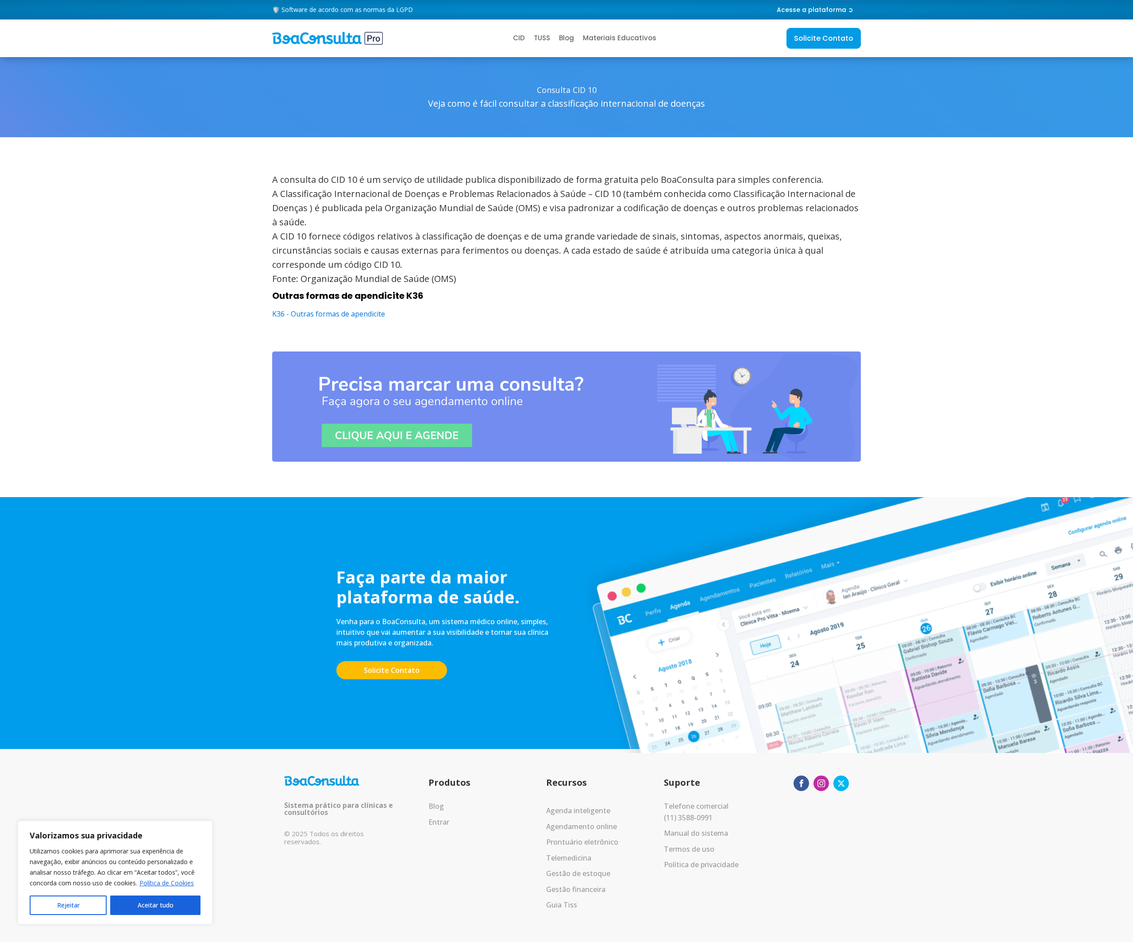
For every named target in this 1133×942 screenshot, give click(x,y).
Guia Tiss (561, 905)
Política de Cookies (166, 883)
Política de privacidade (701, 864)
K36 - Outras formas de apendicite (328, 314)
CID (519, 37)
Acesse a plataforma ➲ (815, 9)
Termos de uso (689, 849)
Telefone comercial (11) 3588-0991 (696, 811)
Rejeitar (68, 905)
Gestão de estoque (578, 873)
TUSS (542, 37)
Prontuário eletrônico (582, 842)
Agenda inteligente (578, 810)
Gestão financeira (575, 889)
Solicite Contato (823, 38)
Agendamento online (581, 826)
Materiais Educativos (619, 37)
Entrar (438, 822)
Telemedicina (568, 858)
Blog (566, 37)
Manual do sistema (696, 833)
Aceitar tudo (155, 905)
